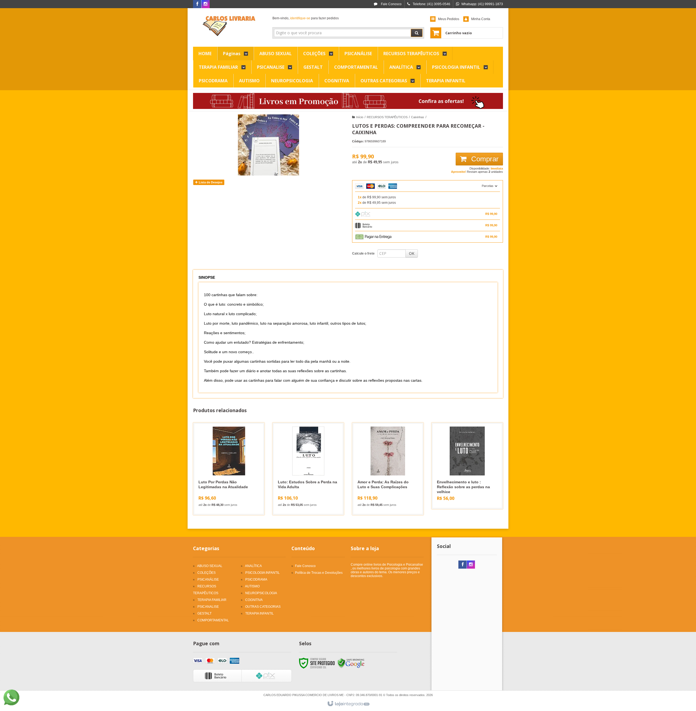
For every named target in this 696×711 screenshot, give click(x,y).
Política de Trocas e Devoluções (319, 573)
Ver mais (232, 489)
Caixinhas (417, 117)
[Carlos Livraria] (229, 26)
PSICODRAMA (256, 579)
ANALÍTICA (253, 566)
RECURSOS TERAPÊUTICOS (387, 117)
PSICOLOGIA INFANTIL (262, 573)
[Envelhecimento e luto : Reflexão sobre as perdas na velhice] (467, 466)
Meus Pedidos (448, 19)
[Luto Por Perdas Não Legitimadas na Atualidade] (228, 469)
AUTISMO (252, 586)
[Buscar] (416, 33)
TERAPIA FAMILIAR (211, 600)
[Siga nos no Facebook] (197, 4)
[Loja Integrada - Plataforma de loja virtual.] (348, 704)
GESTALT (204, 613)
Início (359, 117)
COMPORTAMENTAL (213, 620)
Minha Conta (480, 19)
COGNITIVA (254, 600)
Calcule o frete (363, 253)
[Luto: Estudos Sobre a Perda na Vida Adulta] (308, 469)
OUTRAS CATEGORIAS (263, 607)
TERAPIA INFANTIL (259, 613)
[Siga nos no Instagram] (205, 4)
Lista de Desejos (210, 182)
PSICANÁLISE (208, 579)
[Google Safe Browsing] (351, 663)
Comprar (484, 159)
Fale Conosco (391, 4)
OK (411, 253)
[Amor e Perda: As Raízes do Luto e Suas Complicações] (387, 469)
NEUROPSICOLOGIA (261, 593)
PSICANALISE (208, 607)
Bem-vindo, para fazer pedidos (305, 18)
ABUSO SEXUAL (209, 566)
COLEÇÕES (206, 573)
